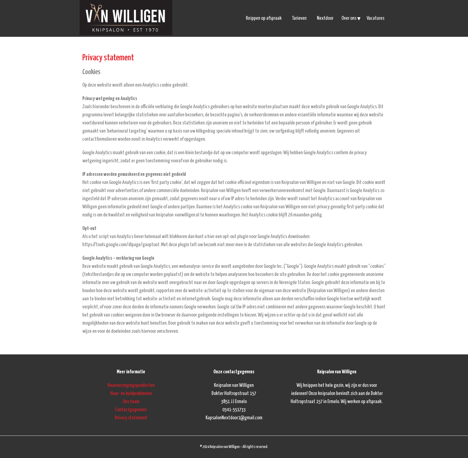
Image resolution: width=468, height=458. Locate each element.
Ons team (131, 401)
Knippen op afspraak (264, 18)
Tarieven (299, 18)
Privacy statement (131, 417)
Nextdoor (325, 18)
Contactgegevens (131, 409)
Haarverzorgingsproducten (131, 385)
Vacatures (375, 18)
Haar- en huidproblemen (131, 393)
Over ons (349, 18)
